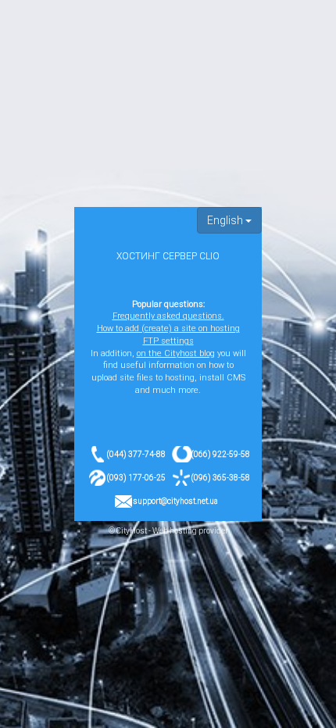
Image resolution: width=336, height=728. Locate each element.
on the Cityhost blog (176, 353)
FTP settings (168, 341)
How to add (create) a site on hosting (168, 328)
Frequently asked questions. (168, 316)
